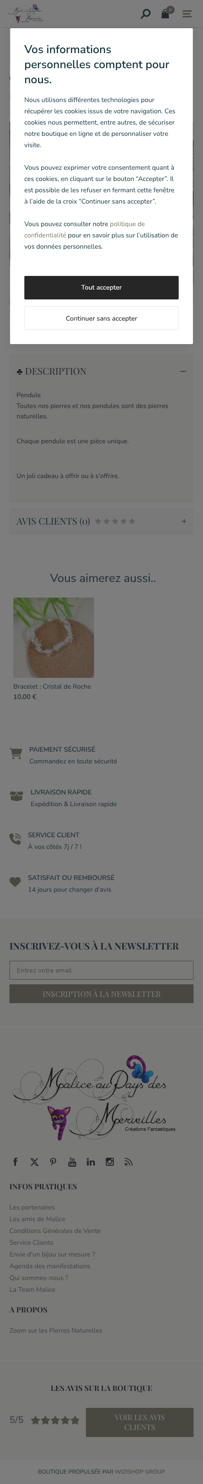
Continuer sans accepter (101, 318)
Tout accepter (101, 287)
